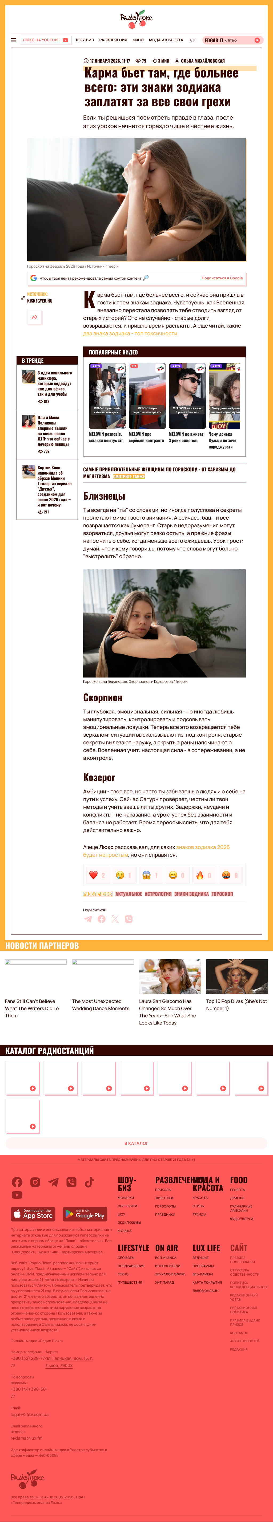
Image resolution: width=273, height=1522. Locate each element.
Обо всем (126, 1258)
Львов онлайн (205, 1291)
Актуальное (128, 894)
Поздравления (131, 1266)
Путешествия (130, 1282)
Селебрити (127, 1206)
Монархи (126, 1198)
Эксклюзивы (129, 1223)
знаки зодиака (191, 894)
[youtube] (17, 1195)
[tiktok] (89, 1182)
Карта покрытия (207, 1282)
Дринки (237, 1198)
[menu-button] (13, 40)
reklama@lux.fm (27, 1438)
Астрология (158, 894)
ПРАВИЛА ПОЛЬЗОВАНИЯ (242, 1260)
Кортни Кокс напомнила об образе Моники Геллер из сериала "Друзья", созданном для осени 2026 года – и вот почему (55, 486)
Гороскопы (165, 1206)
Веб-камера (203, 1274)
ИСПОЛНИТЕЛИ (167, 1266)
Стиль (198, 1206)
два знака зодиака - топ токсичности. (131, 333)
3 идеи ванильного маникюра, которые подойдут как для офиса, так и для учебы (55, 383)
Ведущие (201, 1258)
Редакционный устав (244, 1297)
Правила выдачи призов (245, 1322)
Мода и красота (166, 40)
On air (166, 1248)
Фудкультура (241, 1219)
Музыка (125, 1231)
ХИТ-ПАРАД (164, 1282)
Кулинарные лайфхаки (241, 1208)
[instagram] (35, 1182)
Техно (123, 1274)
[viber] (129, 919)
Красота (200, 1198)
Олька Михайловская (203, 61)
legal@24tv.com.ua (30, 1414)
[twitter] (115, 919)
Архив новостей (244, 1341)
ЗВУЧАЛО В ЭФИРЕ (170, 1274)
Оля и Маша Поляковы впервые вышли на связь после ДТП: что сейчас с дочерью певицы (54, 430)
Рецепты (238, 1190)
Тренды (199, 1214)
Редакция (239, 1349)
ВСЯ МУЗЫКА (165, 1258)
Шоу (121, 1214)
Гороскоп (222, 894)
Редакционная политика (243, 1310)
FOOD (239, 1180)
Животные (164, 1198)
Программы (203, 1266)
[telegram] (88, 919)
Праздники (165, 1215)
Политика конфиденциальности (246, 1285)
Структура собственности (244, 1272)
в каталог (137, 1143)
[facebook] (101, 919)
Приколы (163, 1190)
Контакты (239, 1333)
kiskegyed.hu (40, 300)
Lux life (206, 1248)
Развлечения (113, 40)
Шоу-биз (85, 40)
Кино (138, 40)
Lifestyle (134, 1248)
